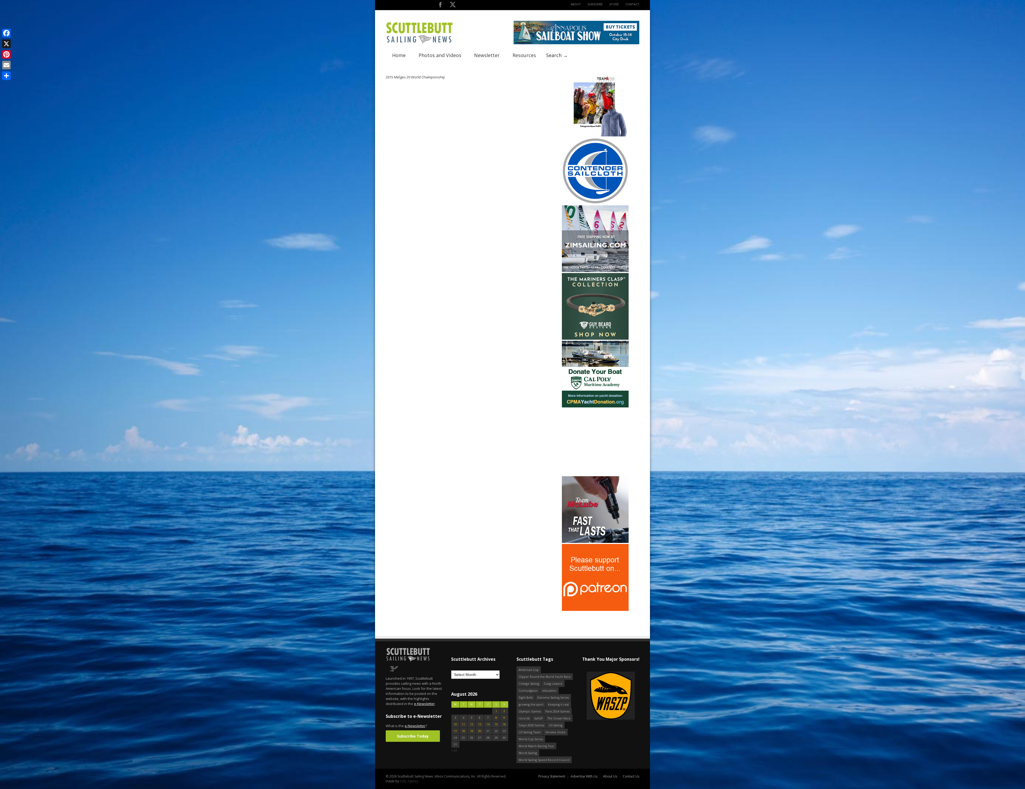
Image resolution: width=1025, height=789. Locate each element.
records (524, 718)
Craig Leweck (553, 684)
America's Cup (529, 670)
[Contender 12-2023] (595, 203)
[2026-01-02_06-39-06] (610, 696)
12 (471, 724)
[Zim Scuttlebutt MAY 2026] (595, 271)
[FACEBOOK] (440, 6)
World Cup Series (531, 739)
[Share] (6, 75)
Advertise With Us (584, 776)
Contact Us (631, 776)
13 (479, 724)
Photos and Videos (440, 55)
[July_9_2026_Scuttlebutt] (595, 406)
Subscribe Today (413, 736)
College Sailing (529, 684)
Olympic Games (530, 711)
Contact (632, 4)
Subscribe (595, 4)
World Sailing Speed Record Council (544, 760)
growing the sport (531, 704)
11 (463, 724)
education (549, 690)
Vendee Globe (555, 732)
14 (488, 724)
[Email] (6, 65)
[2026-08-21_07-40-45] (576, 43)
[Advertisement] (595, 441)
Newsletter (487, 55)
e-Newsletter (424, 703)
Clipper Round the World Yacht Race (545, 677)
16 (504, 724)
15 (496, 724)
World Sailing (528, 753)
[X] (6, 43)
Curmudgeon (528, 690)
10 (455, 724)
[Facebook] (6, 33)
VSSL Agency (409, 781)
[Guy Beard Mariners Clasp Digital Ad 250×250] (595, 338)
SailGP (538, 718)
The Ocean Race (558, 718)
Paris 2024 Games (557, 711)
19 (471, 731)
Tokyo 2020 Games (531, 725)
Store (614, 4)
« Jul (454, 750)
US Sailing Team (530, 732)
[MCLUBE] (595, 541)
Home (399, 55)
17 (455, 731)
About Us (610, 776)
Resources (524, 55)
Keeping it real (558, 704)
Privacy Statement (551, 776)
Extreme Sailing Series (553, 697)
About (576, 4)
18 (463, 731)
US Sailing (555, 725)
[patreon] (595, 609)
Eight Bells (526, 697)
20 (479, 731)
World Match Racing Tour (536, 746)
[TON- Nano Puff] (595, 135)
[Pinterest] (6, 54)
